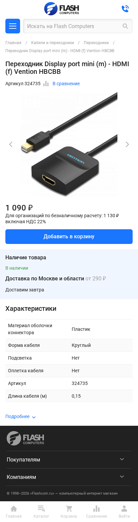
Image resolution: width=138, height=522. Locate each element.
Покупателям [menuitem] (23, 459)
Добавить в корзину (69, 236)
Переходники (96, 42)
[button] (127, 144)
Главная (13, 42)
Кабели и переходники (52, 42)
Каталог (12, 26)
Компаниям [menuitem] (21, 477)
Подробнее (17, 416)
